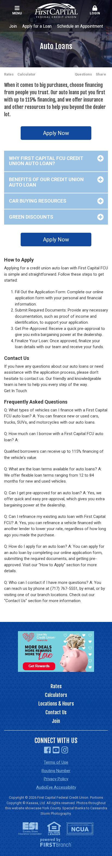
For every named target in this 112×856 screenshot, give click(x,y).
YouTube (56, 750)
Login (95, 13)
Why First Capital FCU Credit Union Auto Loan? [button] (46, 160)
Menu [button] (17, 13)
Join (13, 26)
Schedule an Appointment (80, 26)
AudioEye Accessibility (56, 787)
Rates (9, 74)
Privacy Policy (56, 778)
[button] (95, 10)
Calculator (26, 74)
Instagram (64, 750)
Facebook (47, 750)
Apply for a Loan (37, 26)
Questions (83, 74)
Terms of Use (56, 762)
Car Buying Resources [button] (37, 201)
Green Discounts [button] (31, 217)
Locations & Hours (56, 704)
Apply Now (56, 133)
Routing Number (56, 770)
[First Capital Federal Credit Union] (56, 10)
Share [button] (101, 74)
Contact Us (56, 712)
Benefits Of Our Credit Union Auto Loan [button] (46, 182)
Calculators (56, 695)
